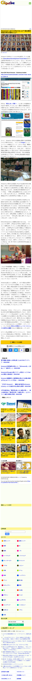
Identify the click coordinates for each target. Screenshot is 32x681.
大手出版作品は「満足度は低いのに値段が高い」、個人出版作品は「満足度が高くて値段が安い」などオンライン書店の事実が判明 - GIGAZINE (16, 392)
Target (23, 142)
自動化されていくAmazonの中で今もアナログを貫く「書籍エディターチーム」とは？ (8, 438)
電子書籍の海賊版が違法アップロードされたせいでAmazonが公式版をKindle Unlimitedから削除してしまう (24, 455)
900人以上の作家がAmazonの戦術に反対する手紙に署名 (8, 423)
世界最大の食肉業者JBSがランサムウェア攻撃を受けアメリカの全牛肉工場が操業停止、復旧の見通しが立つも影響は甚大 (24, 424)
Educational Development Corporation (15, 58)
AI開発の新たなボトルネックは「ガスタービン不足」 (16, 644)
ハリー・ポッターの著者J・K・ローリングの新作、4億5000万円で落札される (23, 441)
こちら (22, 631)
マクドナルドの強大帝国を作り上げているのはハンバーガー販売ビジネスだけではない (24, 410)
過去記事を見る (16, 624)
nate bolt (4, 52)
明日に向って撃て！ (11, 103)
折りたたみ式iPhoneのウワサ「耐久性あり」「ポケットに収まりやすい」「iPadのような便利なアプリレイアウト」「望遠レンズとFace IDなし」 (17, 648)
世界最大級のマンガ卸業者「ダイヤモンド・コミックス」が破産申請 (8, 410)
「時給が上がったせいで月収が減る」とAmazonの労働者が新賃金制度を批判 (8, 454)
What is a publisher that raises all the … (15, 481)
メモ (30, 29)
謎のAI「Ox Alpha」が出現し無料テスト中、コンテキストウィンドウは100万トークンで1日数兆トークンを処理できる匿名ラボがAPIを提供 (17, 660)
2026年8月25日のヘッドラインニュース (13, 664)
